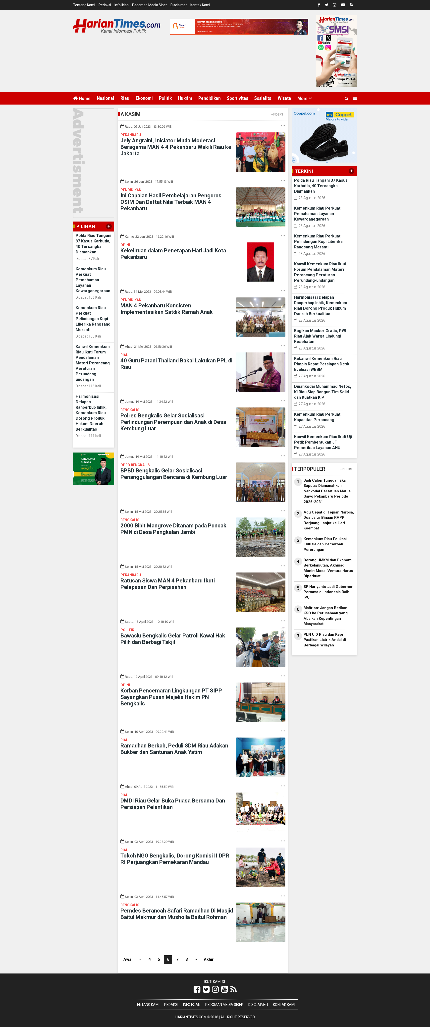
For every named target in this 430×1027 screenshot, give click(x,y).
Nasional (105, 98)
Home (84, 98)
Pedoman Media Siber (149, 5)
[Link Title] (197, 989)
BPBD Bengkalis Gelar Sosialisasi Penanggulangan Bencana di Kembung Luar (173, 473)
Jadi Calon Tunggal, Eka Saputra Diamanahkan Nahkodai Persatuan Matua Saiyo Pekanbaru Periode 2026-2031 (327, 491)
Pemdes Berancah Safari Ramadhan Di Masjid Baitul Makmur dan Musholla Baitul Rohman (176, 914)
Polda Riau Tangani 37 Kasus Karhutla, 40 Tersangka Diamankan (321, 186)
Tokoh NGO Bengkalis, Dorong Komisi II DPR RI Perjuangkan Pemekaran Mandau (174, 859)
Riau (124, 98)
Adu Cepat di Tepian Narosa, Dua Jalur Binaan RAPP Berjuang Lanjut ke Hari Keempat (329, 520)
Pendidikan (209, 98)
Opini (125, 245)
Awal (127, 959)
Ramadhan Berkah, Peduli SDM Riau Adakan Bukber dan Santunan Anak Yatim (174, 748)
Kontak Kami (200, 5)
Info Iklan (121, 5)
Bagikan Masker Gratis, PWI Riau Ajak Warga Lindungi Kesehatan (320, 336)
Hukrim (185, 98)
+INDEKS (277, 114)
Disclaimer (178, 5)
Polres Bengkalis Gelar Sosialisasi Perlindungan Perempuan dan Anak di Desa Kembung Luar (173, 422)
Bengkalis (129, 410)
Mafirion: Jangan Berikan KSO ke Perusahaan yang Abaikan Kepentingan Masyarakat (326, 616)
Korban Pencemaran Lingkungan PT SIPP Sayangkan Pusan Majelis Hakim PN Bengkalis (171, 697)
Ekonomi (144, 98)
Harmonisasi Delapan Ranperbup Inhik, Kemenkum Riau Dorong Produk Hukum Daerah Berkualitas (91, 413)
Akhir (209, 959)
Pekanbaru (130, 135)
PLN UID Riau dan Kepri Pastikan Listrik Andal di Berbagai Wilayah (325, 639)
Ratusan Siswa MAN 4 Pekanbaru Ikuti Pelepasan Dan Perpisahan (167, 583)
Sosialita (262, 98)
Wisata (284, 98)
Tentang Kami (84, 5)
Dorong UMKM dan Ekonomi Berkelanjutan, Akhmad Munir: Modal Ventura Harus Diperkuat (328, 568)
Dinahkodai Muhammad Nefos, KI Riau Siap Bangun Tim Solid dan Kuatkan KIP (322, 392)
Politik (165, 98)
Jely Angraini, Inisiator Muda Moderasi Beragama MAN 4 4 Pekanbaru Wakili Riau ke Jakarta (175, 147)
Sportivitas (237, 98)
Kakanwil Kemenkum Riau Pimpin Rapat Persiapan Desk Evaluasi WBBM (321, 364)
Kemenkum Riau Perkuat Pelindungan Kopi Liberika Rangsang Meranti (93, 318)
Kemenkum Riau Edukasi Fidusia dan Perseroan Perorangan (325, 544)
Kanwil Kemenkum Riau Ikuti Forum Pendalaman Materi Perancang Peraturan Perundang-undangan (93, 363)
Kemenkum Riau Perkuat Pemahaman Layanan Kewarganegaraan (93, 280)
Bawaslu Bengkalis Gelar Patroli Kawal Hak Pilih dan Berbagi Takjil (172, 638)
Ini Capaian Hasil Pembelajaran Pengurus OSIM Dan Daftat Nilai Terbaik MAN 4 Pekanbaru (170, 202)
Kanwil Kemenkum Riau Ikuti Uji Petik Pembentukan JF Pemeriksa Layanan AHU (323, 442)
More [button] (302, 98)
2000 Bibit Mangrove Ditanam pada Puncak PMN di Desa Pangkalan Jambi (173, 528)
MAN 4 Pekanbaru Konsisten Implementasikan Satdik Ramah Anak (166, 308)
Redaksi (105, 5)
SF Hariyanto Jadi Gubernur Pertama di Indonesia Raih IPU (328, 592)
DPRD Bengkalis (135, 465)
